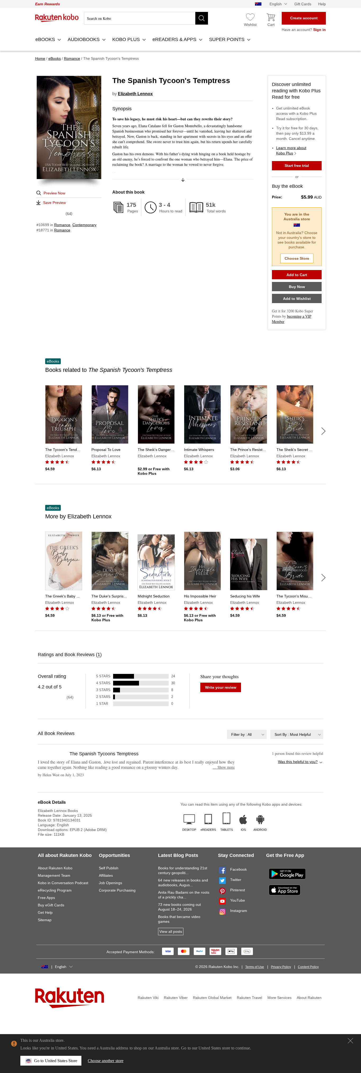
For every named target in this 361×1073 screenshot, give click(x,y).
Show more (224, 767)
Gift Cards (302, 4)
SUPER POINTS (227, 39)
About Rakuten (309, 998)
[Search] (201, 18)
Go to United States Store (55, 1060)
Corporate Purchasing (117, 890)
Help (322, 4)
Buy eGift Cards (51, 905)
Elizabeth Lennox (135, 94)
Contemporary (84, 225)
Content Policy (308, 967)
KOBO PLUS (126, 39)
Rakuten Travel (249, 998)
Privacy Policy (281, 967)
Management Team (54, 875)
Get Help (45, 912)
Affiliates (106, 875)
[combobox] (247, 734)
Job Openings (110, 883)
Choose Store (297, 258)
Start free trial (297, 165)
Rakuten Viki (148, 998)
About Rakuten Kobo (55, 868)
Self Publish (108, 868)
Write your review (220, 687)
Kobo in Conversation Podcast (63, 883)
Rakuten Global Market (212, 998)
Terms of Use (254, 967)
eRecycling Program (55, 890)
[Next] (323, 431)
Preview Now (54, 193)
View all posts (170, 931)
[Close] (350, 1040)
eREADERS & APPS (175, 39)
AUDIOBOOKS (84, 39)
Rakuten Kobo (57, 18)
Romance (62, 225)
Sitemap (45, 920)
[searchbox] (146, 18)
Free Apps (46, 898)
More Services (279, 998)
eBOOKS (45, 39)
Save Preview (54, 202)
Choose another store (105, 1060)
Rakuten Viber (176, 998)
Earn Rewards (47, 4)
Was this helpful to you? (298, 762)
